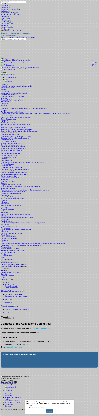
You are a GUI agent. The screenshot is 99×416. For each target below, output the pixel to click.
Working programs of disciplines (12, 112)
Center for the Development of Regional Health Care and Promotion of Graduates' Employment (33, 243)
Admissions (5, 204)
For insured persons (8, 164)
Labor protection (6, 256)
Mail (2, 257)
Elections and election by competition (13, 264)
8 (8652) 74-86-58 (14, 31)
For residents (5, 23)
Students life (5, 224)
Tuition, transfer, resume (9, 226)
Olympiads (4, 121)
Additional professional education (12, 250)
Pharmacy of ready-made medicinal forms (15, 169)
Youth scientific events (8, 157)
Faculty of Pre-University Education (17, 309)
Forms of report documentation (11, 233)
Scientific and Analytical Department (13, 147)
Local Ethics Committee (9, 141)
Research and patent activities (11, 143)
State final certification (8, 237)
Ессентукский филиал (8, 35)
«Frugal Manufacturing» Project (11, 197)
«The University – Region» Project (12, 198)
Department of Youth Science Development (15, 138)
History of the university (9, 95)
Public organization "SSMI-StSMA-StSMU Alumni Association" (22, 245)
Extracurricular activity (8, 14)
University (4, 5)
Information (8, 303)
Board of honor (6, 102)
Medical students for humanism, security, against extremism (21, 186)
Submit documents (11, 286)
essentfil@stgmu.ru (14, 347)
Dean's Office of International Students (14, 172)
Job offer (4, 242)
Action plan (5, 179)
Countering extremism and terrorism (13, 96)
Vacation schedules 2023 (9, 262)
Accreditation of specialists (10, 249)
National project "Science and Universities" (15, 124)
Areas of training (10, 284)
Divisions (4, 105)
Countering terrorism (8, 181)
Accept (49, 411)
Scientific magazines (8, 126)
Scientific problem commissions (11, 152)
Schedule (4, 110)
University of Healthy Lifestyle (11, 193)
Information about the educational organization (16, 86)
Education (4, 7)
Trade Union (5, 261)
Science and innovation (9, 9)
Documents (5, 91)
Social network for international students (14, 174)
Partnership (5, 16)
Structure (4, 89)
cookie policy (45, 405)
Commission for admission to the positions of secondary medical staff (24, 108)
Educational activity (7, 216)
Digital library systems (8, 119)
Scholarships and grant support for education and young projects (23, 223)
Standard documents (8, 259)
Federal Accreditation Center (10, 107)
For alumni (4, 25)
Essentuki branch (10, 69)
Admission (4, 20)
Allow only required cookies (36, 407)
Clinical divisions (6, 160)
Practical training (6, 221)
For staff (3, 29)
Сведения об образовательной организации (15, 33)
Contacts (4, 18)
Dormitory (4, 183)
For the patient (6, 166)
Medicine (4, 11)
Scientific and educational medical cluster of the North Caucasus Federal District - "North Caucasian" (35, 114)
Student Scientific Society (9, 155)
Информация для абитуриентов (16, 296)
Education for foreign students (11, 205)
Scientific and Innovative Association (13, 148)
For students (5, 22)
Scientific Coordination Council (11, 150)
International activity (7, 13)
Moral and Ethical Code (9, 188)
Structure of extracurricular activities (13, 192)
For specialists (6, 27)
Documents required (8, 252)
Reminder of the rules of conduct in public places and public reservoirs (25, 190)
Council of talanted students (10, 134)
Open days (4, 207)
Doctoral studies (6, 115)
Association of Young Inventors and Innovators (16, 129)
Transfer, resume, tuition (9, 238)
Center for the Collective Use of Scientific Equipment (19, 131)
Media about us (6, 98)
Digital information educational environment (16, 117)
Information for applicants (13, 294)
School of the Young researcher (11, 145)
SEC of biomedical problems (10, 153)
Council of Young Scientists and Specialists (16, 136)
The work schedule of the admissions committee (19, 354)
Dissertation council (7, 140)
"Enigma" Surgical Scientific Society (13, 127)
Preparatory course (7, 209)
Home (3, 266)
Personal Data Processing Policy (12, 100)
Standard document (11, 288)
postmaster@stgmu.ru (8, 384)
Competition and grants (9, 133)
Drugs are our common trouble (11, 185)
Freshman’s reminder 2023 (10, 178)
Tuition (3, 211)
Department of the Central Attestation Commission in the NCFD (22, 162)
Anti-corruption (9, 65)
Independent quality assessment (12, 167)
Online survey (5, 219)
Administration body (7, 88)
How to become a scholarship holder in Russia (17, 217)
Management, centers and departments (14, 93)
